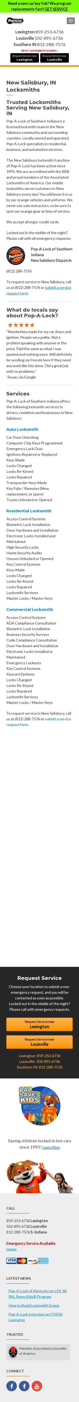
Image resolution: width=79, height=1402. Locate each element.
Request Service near (25, 57)
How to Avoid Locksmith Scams (33, 1305)
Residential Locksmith (28, 511)
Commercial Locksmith (29, 609)
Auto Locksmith (22, 429)
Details (11, 1249)
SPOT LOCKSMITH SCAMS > (39, 51)
